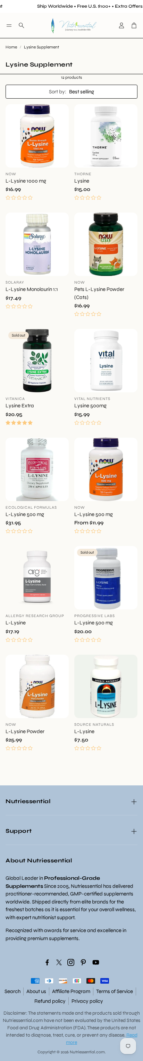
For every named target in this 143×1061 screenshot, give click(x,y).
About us (36, 991)
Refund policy (50, 1001)
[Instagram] (70, 962)
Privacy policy (87, 1001)
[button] (9, 25)
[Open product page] (37, 136)
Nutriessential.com (23, 1020)
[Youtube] (95, 962)
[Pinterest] (83, 962)
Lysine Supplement (41, 47)
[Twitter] (59, 962)
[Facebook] (47, 962)
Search (12, 991)
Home (11, 47)
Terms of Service (114, 991)
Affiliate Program (71, 991)
